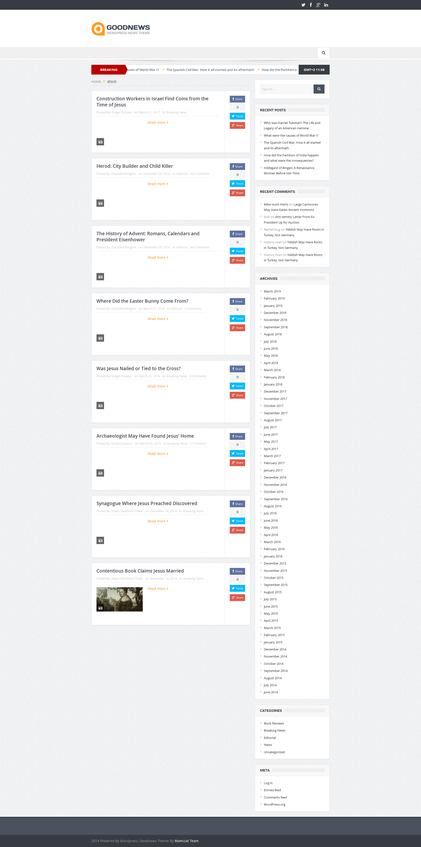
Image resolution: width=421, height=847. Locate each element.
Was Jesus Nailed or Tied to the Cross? (138, 368)
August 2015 (273, 592)
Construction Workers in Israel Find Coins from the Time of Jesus (152, 101)
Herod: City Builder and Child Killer (134, 166)
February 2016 (274, 549)
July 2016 (270, 513)
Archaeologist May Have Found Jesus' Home (145, 436)
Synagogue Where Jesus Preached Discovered (146, 503)
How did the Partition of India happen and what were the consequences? (286, 70)
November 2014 (275, 656)
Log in (268, 783)
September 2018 (275, 327)
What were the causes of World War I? (291, 135)
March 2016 (272, 542)
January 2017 (273, 470)
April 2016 (271, 535)
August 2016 (273, 506)
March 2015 (272, 628)
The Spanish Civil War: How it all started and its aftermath (180, 70)
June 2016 (271, 520)
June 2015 (271, 606)
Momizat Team (187, 840)
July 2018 (270, 341)
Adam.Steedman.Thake (127, 511)
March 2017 (272, 456)
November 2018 (275, 320)
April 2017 (271, 449)
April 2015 (271, 620)
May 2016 (271, 527)
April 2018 (271, 363)
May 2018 (271, 355)
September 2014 (275, 670)
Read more (157, 122)
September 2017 (275, 413)
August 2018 (273, 334)
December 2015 (275, 563)
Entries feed (272, 790)
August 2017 (273, 420)
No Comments (200, 174)
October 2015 (273, 577)
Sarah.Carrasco (121, 443)
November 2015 (275, 570)
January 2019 (273, 305)
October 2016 (273, 491)
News (268, 745)
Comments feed (275, 797)
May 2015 (271, 613)
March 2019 (272, 291)
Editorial (182, 174)
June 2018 (271, 348)
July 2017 (270, 427)
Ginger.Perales (121, 112)
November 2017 (275, 398)
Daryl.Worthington (123, 174)
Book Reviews (274, 723)
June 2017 (271, 434)
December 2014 (275, 649)
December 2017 (275, 391)
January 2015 (273, 642)
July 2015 (270, 599)
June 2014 (271, 692)
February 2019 (274, 298)
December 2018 (275, 313)
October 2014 (273, 663)
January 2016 (273, 556)
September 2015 (275, 585)
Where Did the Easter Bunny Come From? (142, 301)
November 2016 (275, 484)
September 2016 (275, 499)
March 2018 (272, 370)
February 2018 (274, 377)
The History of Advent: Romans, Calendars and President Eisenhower (148, 236)
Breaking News (176, 112)
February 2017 (274, 463)
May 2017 (271, 441)
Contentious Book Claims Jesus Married (140, 571)
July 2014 (270, 685)
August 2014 (273, 678)
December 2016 (275, 477)
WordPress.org (274, 804)
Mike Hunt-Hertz (276, 204)
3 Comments (193, 309)
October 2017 (273, 406)
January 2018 (273, 384)
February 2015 (274, 635)
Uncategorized (274, 752)
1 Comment (198, 443)
